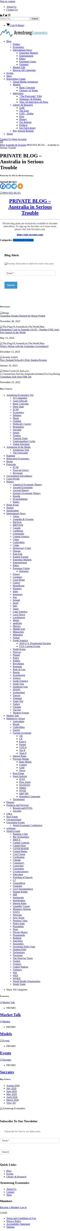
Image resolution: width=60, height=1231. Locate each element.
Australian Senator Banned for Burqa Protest (22, 315)
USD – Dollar (26, 113)
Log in (23, 1207)
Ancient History (21, 490)
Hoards (16, 496)
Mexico (16, 626)
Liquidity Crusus (21, 906)
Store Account (19, 139)
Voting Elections (21, 444)
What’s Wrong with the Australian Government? (24, 346)
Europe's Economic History (27, 493)
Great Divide (13, 478)
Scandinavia (19, 675)
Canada (16, 528)
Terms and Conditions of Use (21, 1218)
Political (23, 125)
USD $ (22, 747)
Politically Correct (22, 424)
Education (18, 874)
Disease (17, 551)
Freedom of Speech (22, 877)
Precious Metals (21, 759)
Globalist (17, 886)
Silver (22, 770)
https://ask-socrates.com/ (30, 234)
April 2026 (11, 1097)
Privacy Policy (13, 1221)
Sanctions (18, 940)
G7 (14, 880)
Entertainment (26, 55)
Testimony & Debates (30, 99)
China (16, 539)
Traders (16, 961)
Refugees (24, 571)
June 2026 (11, 1091)
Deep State (18, 406)
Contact (10, 1192)
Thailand (17, 698)
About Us (11, 6)
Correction (18, 865)
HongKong (18, 585)
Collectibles (19, 542)
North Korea (19, 649)
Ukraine (17, 707)
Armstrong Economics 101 (20, 395)
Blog (8, 41)
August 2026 (13, 1085)
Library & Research (23, 104)
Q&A (9, 813)
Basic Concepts (27, 87)
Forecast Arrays (21, 470)
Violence (17, 969)
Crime (16, 545)
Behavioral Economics (17, 458)
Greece (16, 582)
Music (16, 418)
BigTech (17, 522)
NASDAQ (24, 785)
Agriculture (18, 721)
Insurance (18, 594)
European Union (27, 61)
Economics (18, 47)
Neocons (17, 915)
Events (9, 73)
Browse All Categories (24, 70)
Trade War (18, 701)
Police (16, 657)
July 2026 (11, 1088)
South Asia (18, 683)
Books (9, 461)
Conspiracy (18, 863)
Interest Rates (19, 756)
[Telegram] (14, 186)
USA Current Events (29, 646)
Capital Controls (21, 842)
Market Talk (19, 67)
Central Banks (20, 851)
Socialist (17, 429)
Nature (16, 637)
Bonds (16, 724)
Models (16, 84)
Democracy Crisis (22, 548)
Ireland (16, 600)
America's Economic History (27, 484)
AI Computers (20, 398)
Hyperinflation (20, 499)
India (15, 591)
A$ (20, 735)
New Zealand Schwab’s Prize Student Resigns (23, 360)
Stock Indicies (20, 776)
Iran (15, 597)
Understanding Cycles (24, 441)
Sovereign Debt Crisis (24, 946)
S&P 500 (23, 793)
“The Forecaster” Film (30, 96)
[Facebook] (3, 186)
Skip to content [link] (7, 1)
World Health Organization (26, 981)
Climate (17, 860)
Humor (10, 507)
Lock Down (19, 614)
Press (15, 929)
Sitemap (10, 1227)
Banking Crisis (20, 834)
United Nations (20, 966)
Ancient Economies (23, 487)
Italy (15, 606)
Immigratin (18, 897)
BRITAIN (18, 525)
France (16, 574)
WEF (15, 975)
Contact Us (12, 9)
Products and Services (17, 805)
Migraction (18, 632)
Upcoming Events (15, 822)
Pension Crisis (20, 920)
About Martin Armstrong (25, 81)
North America (20, 640)
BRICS (16, 839)
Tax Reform (25, 122)
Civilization (18, 857)
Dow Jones (25, 782)
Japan (16, 608)
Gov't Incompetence (23, 889)
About (9, 133)
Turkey (16, 704)
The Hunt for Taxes (23, 958)
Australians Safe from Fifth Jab (15, 376)
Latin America (20, 611)
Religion (17, 938)
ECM (15, 409)
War (15, 972)
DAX (22, 779)
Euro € (22, 741)
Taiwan (16, 695)
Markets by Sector (15, 718)
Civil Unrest (19, 854)
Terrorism (18, 955)
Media (16, 620)
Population (18, 926)
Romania (17, 666)
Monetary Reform (22, 909)
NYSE (22, 790)
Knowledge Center (16, 78)
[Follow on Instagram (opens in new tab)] (9, 15)
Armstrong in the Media (18, 447)
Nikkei (22, 787)
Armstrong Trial (21, 450)
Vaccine (17, 709)
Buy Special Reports (23, 130)
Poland (16, 655)
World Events (13, 831)
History (23, 119)
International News (22, 50)
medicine (17, 623)
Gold (21, 107)
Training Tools (20, 438)
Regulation (18, 426)
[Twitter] (8, 186)
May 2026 (11, 1094)
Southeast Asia (20, 686)
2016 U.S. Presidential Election (35, 643)
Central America (21, 536)
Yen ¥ (22, 750)
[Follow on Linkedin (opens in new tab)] (1, 15)
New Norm (18, 917)
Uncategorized (13, 819)
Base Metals (25, 761)
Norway (17, 652)
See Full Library (27, 128)
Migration (18, 634)
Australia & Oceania (15, 145)
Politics (16, 44)
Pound (22, 744)
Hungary (17, 588)
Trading (17, 435)
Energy (16, 730)
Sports (16, 432)
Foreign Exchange (22, 733)
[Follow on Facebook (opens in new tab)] (4, 15)
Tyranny (17, 964)
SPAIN (16, 689)
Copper (23, 764)
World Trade (19, 984)
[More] (20, 186)
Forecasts (11, 464)
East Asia (17, 554)
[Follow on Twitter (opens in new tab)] (6, 15)
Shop (9, 76)
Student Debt (19, 949)
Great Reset (19, 580)
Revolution (18, 663)
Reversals (18, 473)
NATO (16, 912)
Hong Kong (12, 504)
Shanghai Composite (29, 796)
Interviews (18, 93)
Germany (24, 64)
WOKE (17, 978)
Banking (10, 455)
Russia (16, 672)
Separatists (18, 943)
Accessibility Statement (18, 1224)
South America (20, 681)
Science (17, 678)
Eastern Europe (20, 556)
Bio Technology (21, 837)
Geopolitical (19, 883)
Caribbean (18, 530)
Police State (19, 923)
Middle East (19, 629)
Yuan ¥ (22, 753)
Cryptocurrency (21, 871)
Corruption (18, 868)
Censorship (18, 533)
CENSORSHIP (21, 848)
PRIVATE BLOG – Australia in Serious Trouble (30, 207)
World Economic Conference (27, 825)
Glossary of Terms (28, 90)
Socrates (17, 811)
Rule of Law (19, 669)
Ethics (22, 58)
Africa (16, 516)
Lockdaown (19, 617)
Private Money (20, 932)
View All (11, 1103)
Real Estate (18, 773)
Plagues (10, 802)
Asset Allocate (20, 400)
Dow (21, 116)
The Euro (24, 110)
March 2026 (12, 1100)
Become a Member (9, 1207)
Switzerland (19, 692)
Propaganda (19, 935)
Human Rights (20, 891)
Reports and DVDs (22, 808)
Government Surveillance (19, 476)
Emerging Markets (28, 52)
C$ (20, 738)
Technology (19, 799)
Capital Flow (19, 845)
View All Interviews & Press (33, 102)
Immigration (12, 510)
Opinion (17, 421)
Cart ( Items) (17, 25)
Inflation (17, 415)
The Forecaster (20, 452)
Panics (16, 502)
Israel (15, 603)
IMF (15, 894)
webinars (11, 828)
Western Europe (21, 712)
